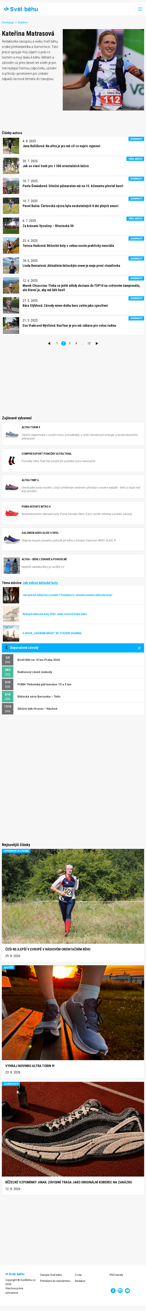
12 (88, 343)
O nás (78, 1274)
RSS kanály (116, 1274)
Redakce (23, 22)
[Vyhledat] (129, 9)
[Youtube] (127, 1290)
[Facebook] (113, 1290)
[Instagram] (120, 1290)
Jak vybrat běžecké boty (40, 583)
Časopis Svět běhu (51, 1274)
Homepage (8, 22)
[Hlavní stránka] (20, 9)
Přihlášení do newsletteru (55, 1280)
